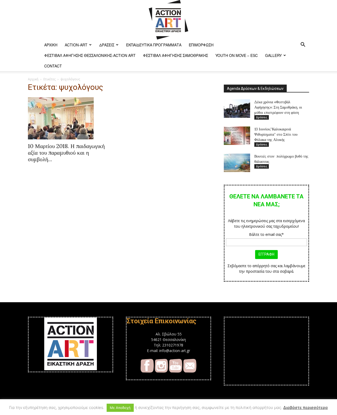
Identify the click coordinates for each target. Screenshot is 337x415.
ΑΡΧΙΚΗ (50, 44)
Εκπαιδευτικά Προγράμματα (153, 44)
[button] (302, 45)
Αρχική (33, 79)
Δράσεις (106, 44)
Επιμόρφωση (201, 44)
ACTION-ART (76, 44)
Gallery (273, 55)
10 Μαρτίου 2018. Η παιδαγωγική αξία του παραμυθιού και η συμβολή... (66, 153)
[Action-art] (168, 20)
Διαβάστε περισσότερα (305, 407)
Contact (53, 66)
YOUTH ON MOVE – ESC (236, 55)
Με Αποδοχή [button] (120, 408)
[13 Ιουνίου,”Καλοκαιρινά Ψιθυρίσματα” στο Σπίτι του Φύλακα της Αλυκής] (237, 135)
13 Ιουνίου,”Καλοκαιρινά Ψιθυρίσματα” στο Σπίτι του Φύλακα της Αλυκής (276, 134)
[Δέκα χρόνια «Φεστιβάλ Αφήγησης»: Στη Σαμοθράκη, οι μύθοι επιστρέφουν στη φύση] (237, 108)
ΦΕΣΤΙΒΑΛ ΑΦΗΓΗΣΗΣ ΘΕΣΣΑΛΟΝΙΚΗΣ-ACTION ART (90, 55)
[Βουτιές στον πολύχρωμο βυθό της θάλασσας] (237, 163)
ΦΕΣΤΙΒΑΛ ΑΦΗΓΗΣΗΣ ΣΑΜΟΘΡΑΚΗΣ (175, 55)
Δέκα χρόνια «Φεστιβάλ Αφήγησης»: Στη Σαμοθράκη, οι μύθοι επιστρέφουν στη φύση (278, 107)
